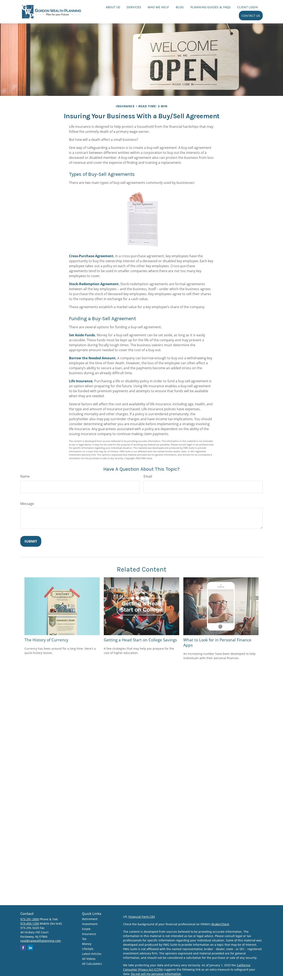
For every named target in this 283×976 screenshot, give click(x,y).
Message (27, 503)
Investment (90, 924)
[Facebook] (23, 947)
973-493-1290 (29, 923)
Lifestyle (87, 949)
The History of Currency (46, 639)
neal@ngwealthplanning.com (40, 941)
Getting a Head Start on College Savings (140, 639)
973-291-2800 (29, 919)
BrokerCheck (220, 924)
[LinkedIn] (30, 947)
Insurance (89, 934)
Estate (86, 929)
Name (25, 476)
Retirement (90, 919)
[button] (113, 7)
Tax (84, 939)
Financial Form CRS (141, 917)
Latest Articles (92, 954)
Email (148, 476)
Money (86, 944)
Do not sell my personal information (156, 974)
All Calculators (92, 964)
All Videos (89, 959)
